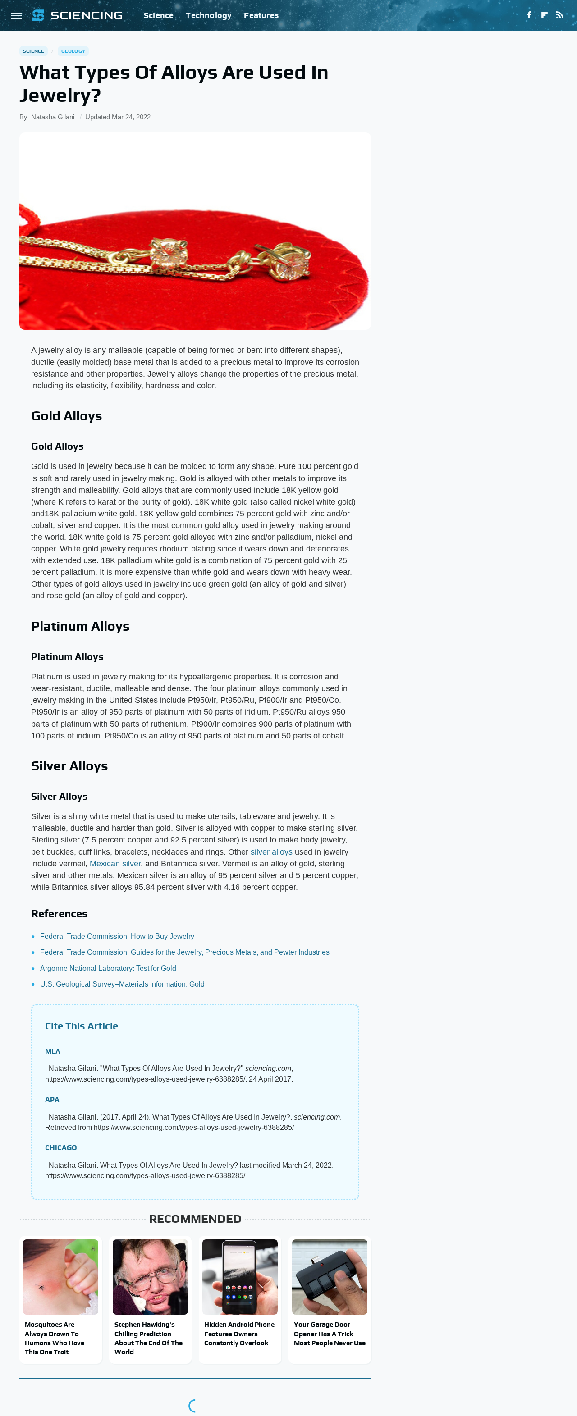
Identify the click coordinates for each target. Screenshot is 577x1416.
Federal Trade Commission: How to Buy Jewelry (117, 936)
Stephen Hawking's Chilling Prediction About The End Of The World (148, 1338)
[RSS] (560, 15)
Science (159, 15)
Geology (73, 51)
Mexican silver (115, 863)
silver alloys (272, 851)
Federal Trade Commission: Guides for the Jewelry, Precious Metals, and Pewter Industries (185, 952)
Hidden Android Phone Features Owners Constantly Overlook (239, 1333)
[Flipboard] (544, 15)
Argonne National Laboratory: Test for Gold (108, 968)
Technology (209, 15)
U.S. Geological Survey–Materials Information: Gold (122, 984)
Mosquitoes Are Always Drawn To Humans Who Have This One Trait (54, 1338)
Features (261, 15)
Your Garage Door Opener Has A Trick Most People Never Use (330, 1333)
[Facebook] (529, 15)
